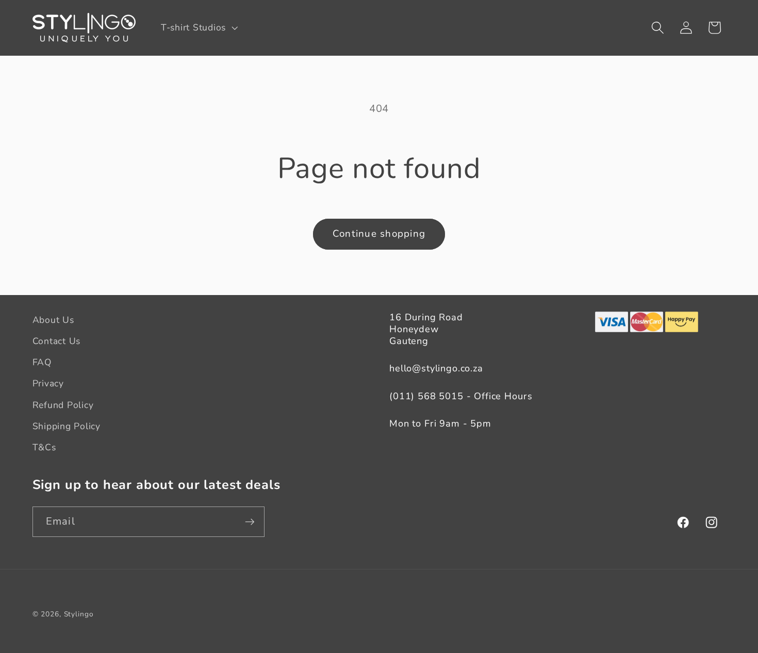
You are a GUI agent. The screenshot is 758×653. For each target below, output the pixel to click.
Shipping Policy (66, 426)
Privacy (48, 383)
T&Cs (44, 447)
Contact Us (56, 341)
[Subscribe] (250, 521)
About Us (53, 320)
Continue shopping (379, 233)
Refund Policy (63, 405)
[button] (198, 27)
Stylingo (79, 614)
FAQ (42, 362)
